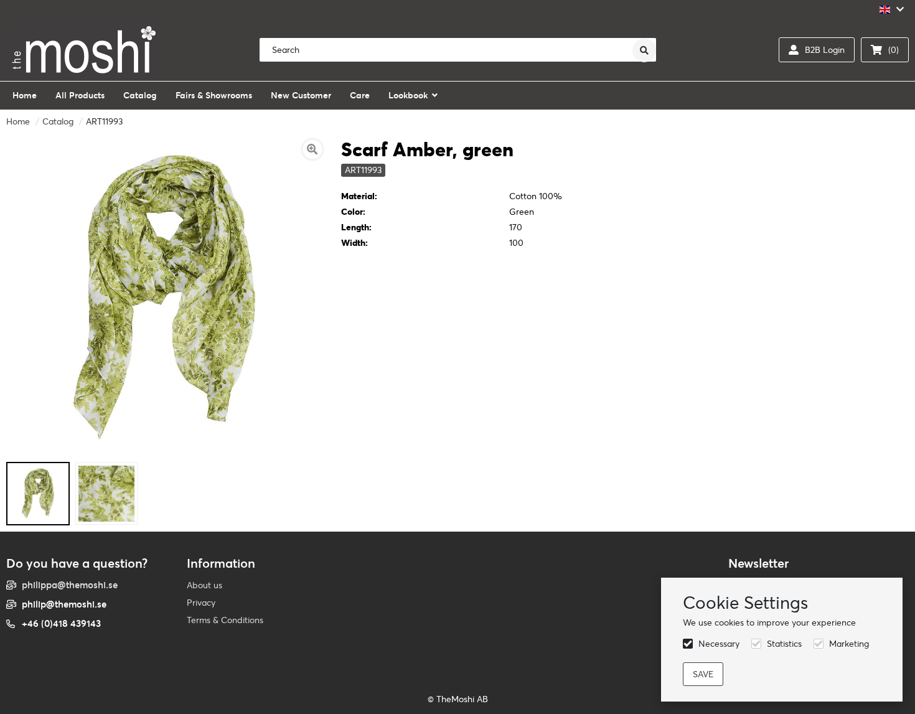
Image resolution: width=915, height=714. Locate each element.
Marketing (849, 643)
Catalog (57, 121)
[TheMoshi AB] (84, 50)
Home (18, 121)
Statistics (784, 643)
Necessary (718, 643)
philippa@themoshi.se (70, 585)
